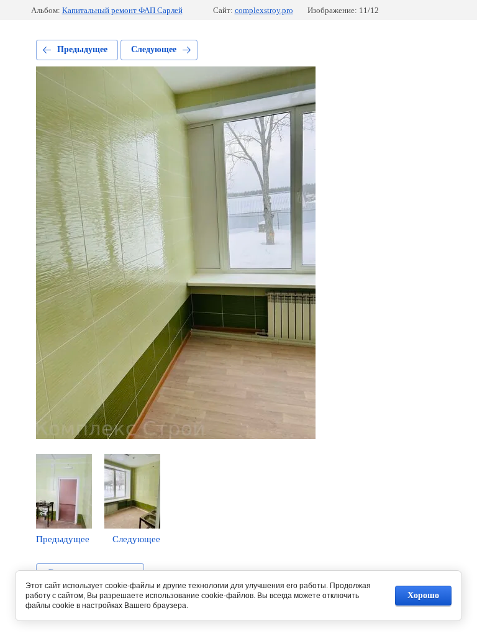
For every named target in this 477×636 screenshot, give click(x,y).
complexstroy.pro (264, 10)
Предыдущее (82, 49)
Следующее (153, 49)
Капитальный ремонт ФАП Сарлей (122, 10)
